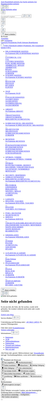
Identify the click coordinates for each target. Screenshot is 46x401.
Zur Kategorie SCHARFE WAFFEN (18, 77)
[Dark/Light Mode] (4, 7)
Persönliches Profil (15, 42)
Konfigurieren (25, 394)
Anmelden (4, 38)
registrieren (8, 40)
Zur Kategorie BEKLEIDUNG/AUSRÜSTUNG (22, 181)
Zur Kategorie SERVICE (14, 219)
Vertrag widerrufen (7, 330)
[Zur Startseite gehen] (9, 9)
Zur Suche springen (27, 2)
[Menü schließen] (6, 143)
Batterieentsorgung (12, 347)
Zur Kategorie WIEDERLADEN (17, 237)
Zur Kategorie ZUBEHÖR (14, 277)
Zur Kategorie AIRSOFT (14, 111)
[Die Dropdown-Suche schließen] (29, 16)
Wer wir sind (9, 349)
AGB (7, 339)
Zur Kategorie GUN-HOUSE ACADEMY (20, 255)
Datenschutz (9, 343)
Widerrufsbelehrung (12, 341)
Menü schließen (10, 34)
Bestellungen (33, 42)
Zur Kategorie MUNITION (15, 141)
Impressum (9, 337)
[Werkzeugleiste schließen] (3, 379)
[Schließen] (2, 399)
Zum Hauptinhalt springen (10, 2)
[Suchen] (24, 16)
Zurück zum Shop (7, 315)
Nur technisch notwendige (10, 394)
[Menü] (3, 12)
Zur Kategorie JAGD (12, 93)
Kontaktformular (18, 328)
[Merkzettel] (2, 27)
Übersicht (4, 42)
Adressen (25, 42)
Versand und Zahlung (13, 345)
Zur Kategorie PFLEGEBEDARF (17, 265)
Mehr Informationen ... (29, 392)
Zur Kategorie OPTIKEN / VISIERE (18, 159)
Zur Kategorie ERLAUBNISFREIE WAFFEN (22, 53)
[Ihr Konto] (3, 30)
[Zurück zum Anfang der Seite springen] (3, 387)
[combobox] (11, 17)
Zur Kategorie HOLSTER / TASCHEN (19, 203)
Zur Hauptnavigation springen (19, 3)
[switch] (8, 362)
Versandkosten (39, 353)
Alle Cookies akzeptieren (10, 397)
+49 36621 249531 (32, 322)
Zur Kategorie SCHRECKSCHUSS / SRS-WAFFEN (24, 125)
